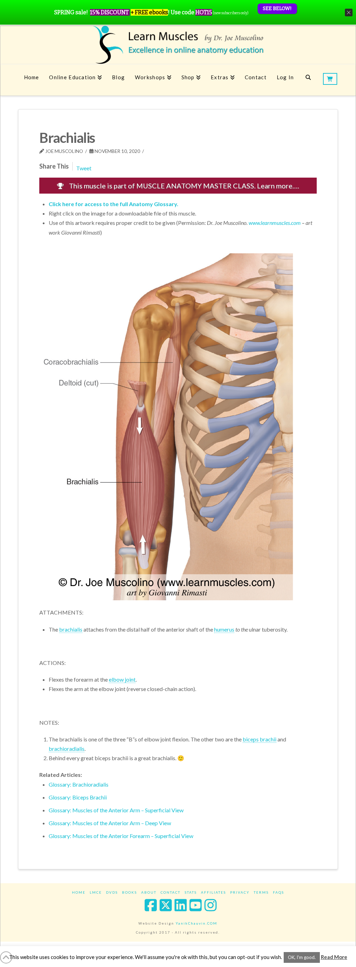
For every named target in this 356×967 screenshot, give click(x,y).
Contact (170, 892)
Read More (334, 957)
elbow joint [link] (122, 679)
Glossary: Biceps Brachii (78, 797)
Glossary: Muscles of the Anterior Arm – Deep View (110, 823)
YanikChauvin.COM (196, 923)
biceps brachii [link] (259, 739)
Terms (261, 892)
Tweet (83, 168)
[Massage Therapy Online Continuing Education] (178, 44)
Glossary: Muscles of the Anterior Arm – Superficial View (116, 810)
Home (79, 892)
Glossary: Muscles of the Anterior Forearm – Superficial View (121, 835)
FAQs (278, 892)
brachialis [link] (70, 629)
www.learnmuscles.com (275, 222)
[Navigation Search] (308, 80)
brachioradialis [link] (66, 748)
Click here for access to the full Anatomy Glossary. (113, 204)
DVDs (112, 892)
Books (129, 892)
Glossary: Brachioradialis (78, 784)
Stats (191, 892)
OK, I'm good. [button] (302, 957)
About (148, 892)
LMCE (96, 892)
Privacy (240, 892)
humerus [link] (224, 629)
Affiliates (213, 892)
